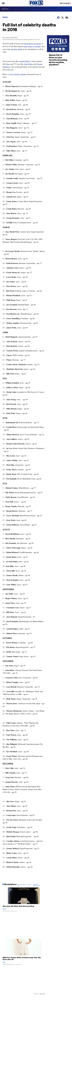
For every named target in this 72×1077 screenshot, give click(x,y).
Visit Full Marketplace (36, 885)
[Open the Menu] (3, 3)
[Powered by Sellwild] (42, 993)
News (5, 17)
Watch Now (65, 3)
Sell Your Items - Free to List (24, 885)
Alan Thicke (28, 64)
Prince (8, 64)
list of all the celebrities (18, 74)
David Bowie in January (32, 43)
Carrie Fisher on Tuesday (32, 46)
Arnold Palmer (24, 61)
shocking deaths (16, 49)
